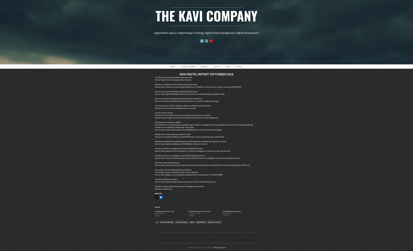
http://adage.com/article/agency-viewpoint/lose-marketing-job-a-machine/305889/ (191, 175)
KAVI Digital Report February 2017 (199, 211)
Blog (228, 67)
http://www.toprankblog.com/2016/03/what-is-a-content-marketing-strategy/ (189, 101)
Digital (217, 67)
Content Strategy (181, 222)
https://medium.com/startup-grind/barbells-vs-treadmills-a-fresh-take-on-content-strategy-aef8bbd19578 (200, 87)
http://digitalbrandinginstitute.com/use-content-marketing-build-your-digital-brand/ (192, 94)
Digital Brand (201, 222)
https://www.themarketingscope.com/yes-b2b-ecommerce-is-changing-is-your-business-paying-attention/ (200, 158)
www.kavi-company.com (163, 189)
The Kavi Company (188, 67)
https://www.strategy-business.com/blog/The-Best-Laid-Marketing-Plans (188, 182)
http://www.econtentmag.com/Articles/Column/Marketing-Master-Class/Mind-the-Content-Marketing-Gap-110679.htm (205, 165)
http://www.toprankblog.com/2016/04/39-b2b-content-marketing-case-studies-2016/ (192, 137)
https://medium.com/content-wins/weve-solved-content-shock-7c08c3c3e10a (189, 118)
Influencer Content (214, 222)
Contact (239, 67)
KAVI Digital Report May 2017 (232, 211)
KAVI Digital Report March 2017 (164, 211)
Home (172, 67)
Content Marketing (166, 222)
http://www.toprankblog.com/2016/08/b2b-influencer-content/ (184, 144)
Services (204, 67)
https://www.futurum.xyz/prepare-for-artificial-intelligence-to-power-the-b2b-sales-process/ (195, 151)
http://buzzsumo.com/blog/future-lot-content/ (178, 108)
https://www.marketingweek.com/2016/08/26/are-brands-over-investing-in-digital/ (191, 130)
